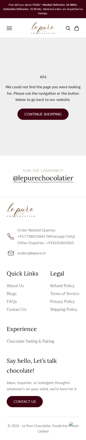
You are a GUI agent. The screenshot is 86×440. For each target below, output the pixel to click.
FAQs (12, 301)
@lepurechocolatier (43, 178)
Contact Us (16, 309)
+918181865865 (60, 242)
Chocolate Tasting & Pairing (30, 341)
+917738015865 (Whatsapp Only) (46, 236)
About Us (15, 285)
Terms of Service (64, 293)
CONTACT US (25, 401)
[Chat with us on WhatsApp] (75, 428)
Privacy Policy (62, 301)
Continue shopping (43, 114)
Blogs (11, 293)
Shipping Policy (63, 309)
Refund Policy (62, 285)
